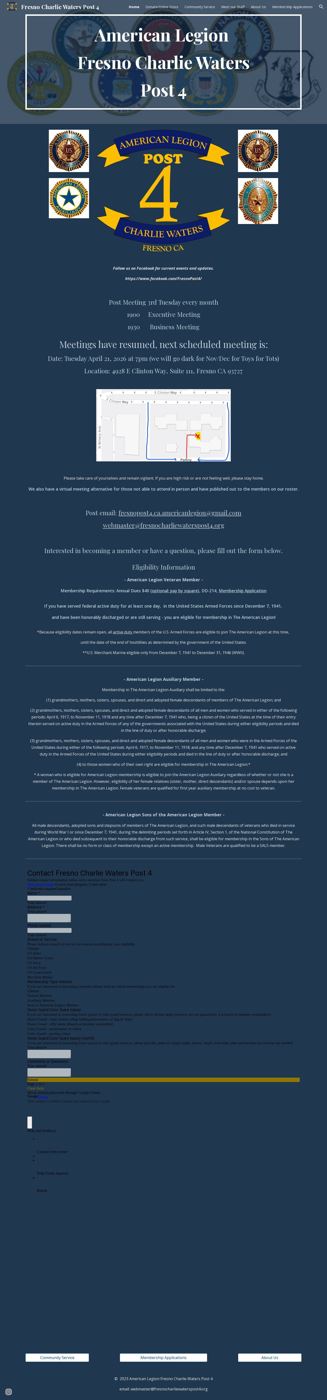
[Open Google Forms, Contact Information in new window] (292, 873)
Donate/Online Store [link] (162, 6)
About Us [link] (258, 6)
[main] (163, 62)
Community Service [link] (200, 6)
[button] (321, 6)
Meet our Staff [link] (233, 6)
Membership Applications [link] (292, 6)
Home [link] (134, 6)
